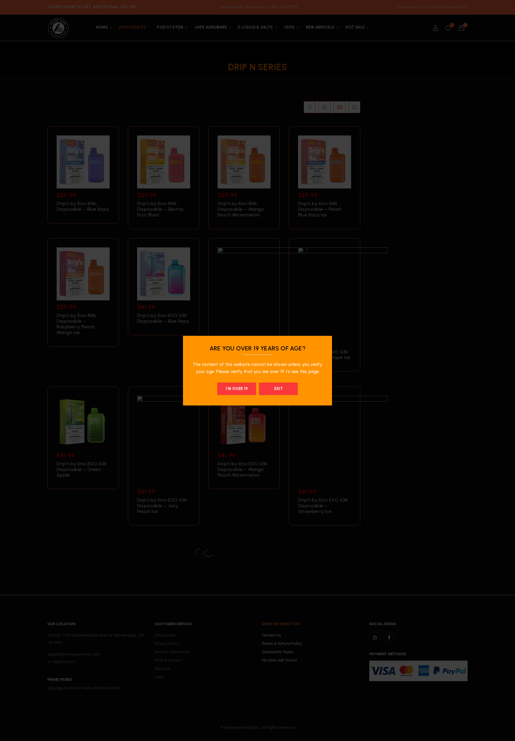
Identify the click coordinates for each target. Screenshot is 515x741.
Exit (278, 388)
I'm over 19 (237, 388)
